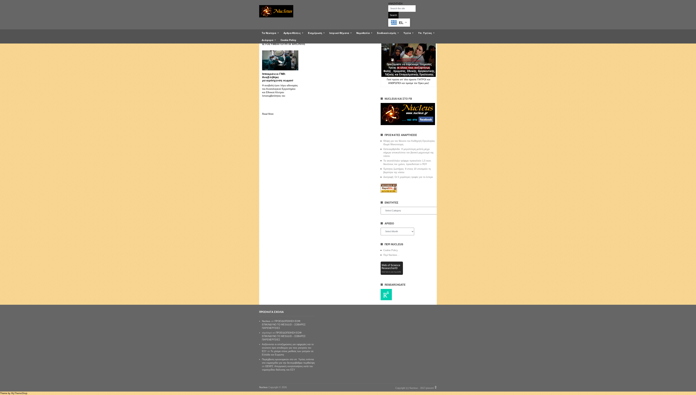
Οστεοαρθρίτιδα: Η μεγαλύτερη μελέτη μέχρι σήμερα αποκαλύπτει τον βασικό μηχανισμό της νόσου (408, 152)
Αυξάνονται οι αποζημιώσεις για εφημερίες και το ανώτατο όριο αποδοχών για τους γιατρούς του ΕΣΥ (288, 348)
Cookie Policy (288, 40)
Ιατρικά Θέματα (339, 33)
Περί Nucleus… (391, 255)
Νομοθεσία (363, 33)
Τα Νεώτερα (269, 33)
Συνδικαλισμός (386, 33)
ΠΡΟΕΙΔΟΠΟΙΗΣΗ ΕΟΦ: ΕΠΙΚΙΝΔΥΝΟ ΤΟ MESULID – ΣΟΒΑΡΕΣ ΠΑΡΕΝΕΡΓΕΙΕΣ (284, 324)
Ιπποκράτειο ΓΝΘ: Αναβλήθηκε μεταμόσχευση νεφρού (277, 77)
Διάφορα (267, 40)
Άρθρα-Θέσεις (292, 33)
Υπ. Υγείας (425, 33)
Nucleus (266, 321)
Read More (268, 114)
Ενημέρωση (315, 33)
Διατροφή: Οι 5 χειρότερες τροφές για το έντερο (408, 177)
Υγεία (407, 33)
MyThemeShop (19, 393)
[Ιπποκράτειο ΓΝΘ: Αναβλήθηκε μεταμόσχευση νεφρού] (280, 60)
